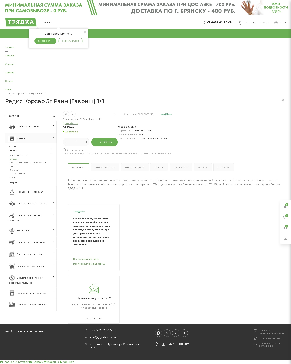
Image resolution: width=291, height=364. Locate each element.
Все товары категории (86, 259)
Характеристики (105, 167)
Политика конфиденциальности (271, 331)
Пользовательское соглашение (270, 344)
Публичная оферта (269, 338)
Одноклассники (175, 333)
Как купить (181, 167)
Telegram (184, 333)
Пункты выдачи (134, 167)
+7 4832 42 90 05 (219, 22)
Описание (78, 167)
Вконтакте (167, 333)
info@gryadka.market (104, 337)
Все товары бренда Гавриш (89, 263)
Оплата (202, 167)
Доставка (224, 167)
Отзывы (159, 167)
